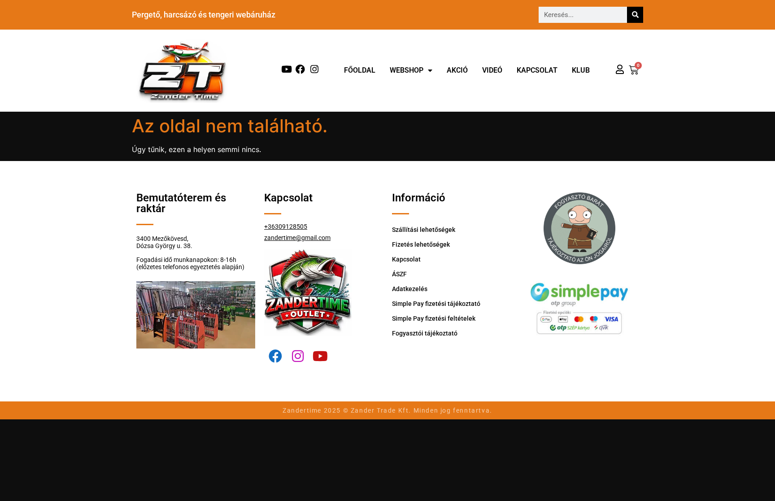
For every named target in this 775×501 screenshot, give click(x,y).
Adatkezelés (409, 288)
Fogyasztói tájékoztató (424, 333)
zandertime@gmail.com (297, 237)
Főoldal (359, 70)
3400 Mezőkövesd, (162, 238)
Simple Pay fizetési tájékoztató (436, 303)
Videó (492, 70)
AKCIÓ (457, 70)
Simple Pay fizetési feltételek (433, 318)
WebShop (406, 70)
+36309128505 (285, 226)
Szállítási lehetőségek (423, 229)
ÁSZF (399, 274)
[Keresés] (635, 15)
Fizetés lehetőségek (421, 244)
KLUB (581, 70)
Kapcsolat (537, 70)
